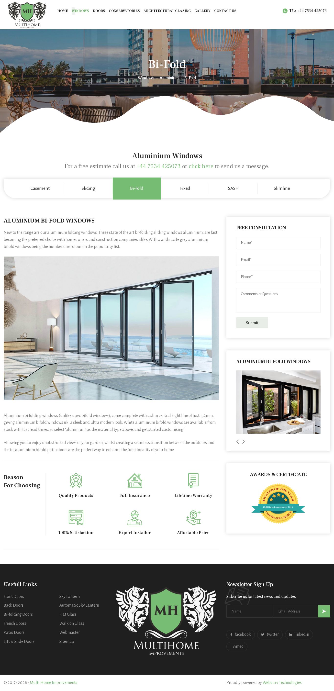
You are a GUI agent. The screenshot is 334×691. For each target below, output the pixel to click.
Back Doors (13, 605)
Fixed (185, 188)
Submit (252, 323)
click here (201, 166)
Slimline (282, 188)
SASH (233, 188)
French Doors (15, 623)
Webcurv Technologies (282, 682)
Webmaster (69, 632)
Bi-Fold (136, 188)
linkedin (301, 634)
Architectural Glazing (167, 11)
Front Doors (14, 596)
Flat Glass (68, 614)
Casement (40, 188)
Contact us (225, 11)
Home (62, 11)
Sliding (88, 188)
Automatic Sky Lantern (79, 605)
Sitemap (66, 641)
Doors (99, 11)
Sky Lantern (69, 596)
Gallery (202, 11)
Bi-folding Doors (18, 614)
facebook (243, 634)
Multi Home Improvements (53, 682)
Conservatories (124, 11)
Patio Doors (14, 632)
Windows (80, 11)
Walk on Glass (71, 623)
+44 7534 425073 (312, 10)
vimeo (238, 646)
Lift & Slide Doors (19, 641)
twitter (273, 634)
